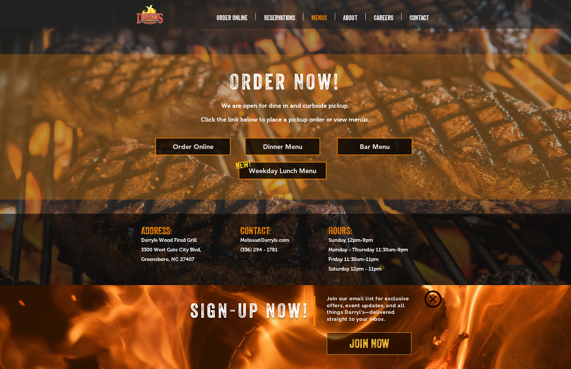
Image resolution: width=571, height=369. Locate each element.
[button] (433, 299)
